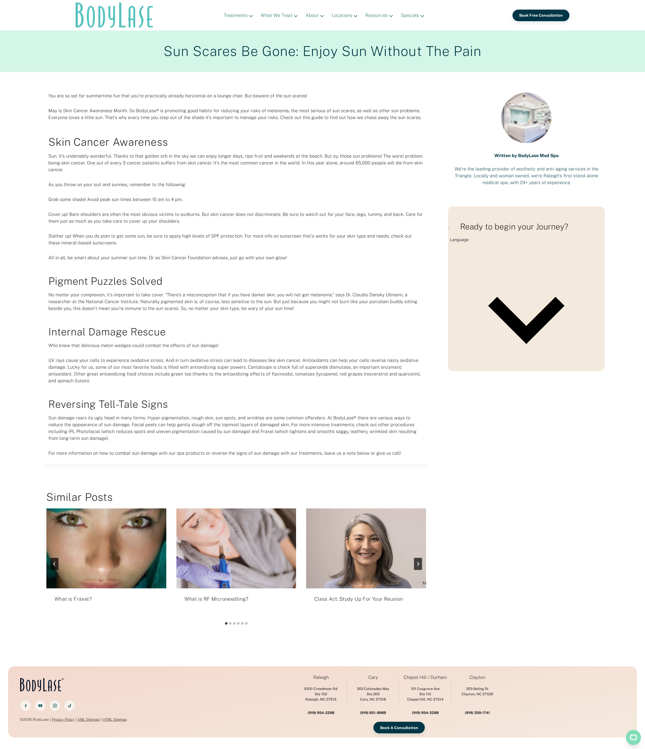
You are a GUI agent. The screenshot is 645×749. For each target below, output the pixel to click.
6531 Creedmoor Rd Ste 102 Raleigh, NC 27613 (320, 694)
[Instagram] (54, 705)
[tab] (226, 623)
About (312, 15)
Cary (373, 677)
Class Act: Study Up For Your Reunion (358, 599)
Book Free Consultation (541, 15)
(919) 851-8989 (373, 713)
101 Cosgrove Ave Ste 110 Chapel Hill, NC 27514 (425, 694)
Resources (376, 15)
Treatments (236, 15)
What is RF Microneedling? (216, 599)
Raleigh (321, 677)
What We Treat (276, 15)
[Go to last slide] (54, 564)
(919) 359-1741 (477, 713)
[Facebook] (25, 705)
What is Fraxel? (73, 599)
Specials (410, 15)
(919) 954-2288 (321, 713)
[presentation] (106, 548)
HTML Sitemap (115, 719)
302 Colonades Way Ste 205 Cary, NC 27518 (373, 694)
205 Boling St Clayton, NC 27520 (477, 691)
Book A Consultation (399, 728)
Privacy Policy (63, 719)
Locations (342, 15)
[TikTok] (69, 705)
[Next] (418, 564)
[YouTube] (40, 705)
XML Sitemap (89, 719)
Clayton (477, 677)
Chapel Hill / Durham (425, 677)
